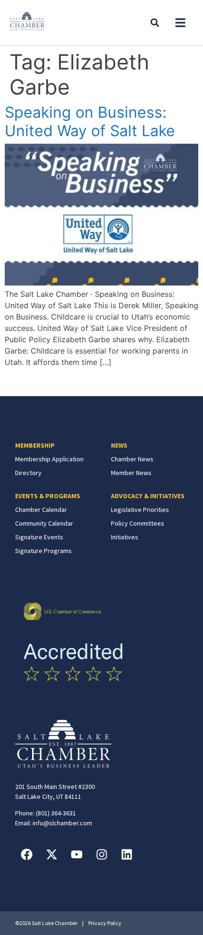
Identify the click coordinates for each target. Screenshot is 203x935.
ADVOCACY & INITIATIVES (148, 496)
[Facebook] (27, 854)
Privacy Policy (104, 922)
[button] (180, 22)
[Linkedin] (127, 854)
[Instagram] (102, 854)
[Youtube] (77, 854)
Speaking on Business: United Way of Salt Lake (90, 121)
